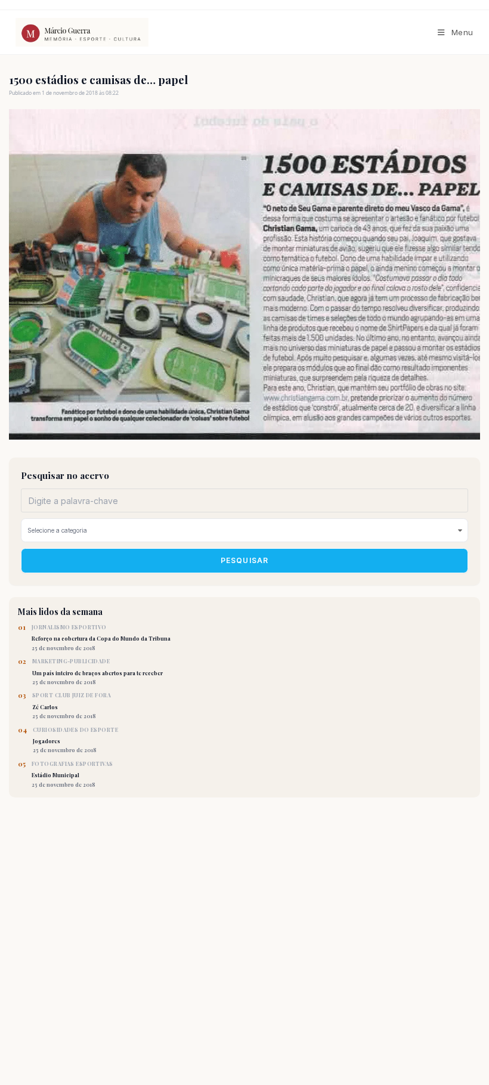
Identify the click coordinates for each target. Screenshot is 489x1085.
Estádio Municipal (72, 774)
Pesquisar (245, 560)
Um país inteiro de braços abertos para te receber (97, 671)
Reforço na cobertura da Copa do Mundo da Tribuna (101, 637)
